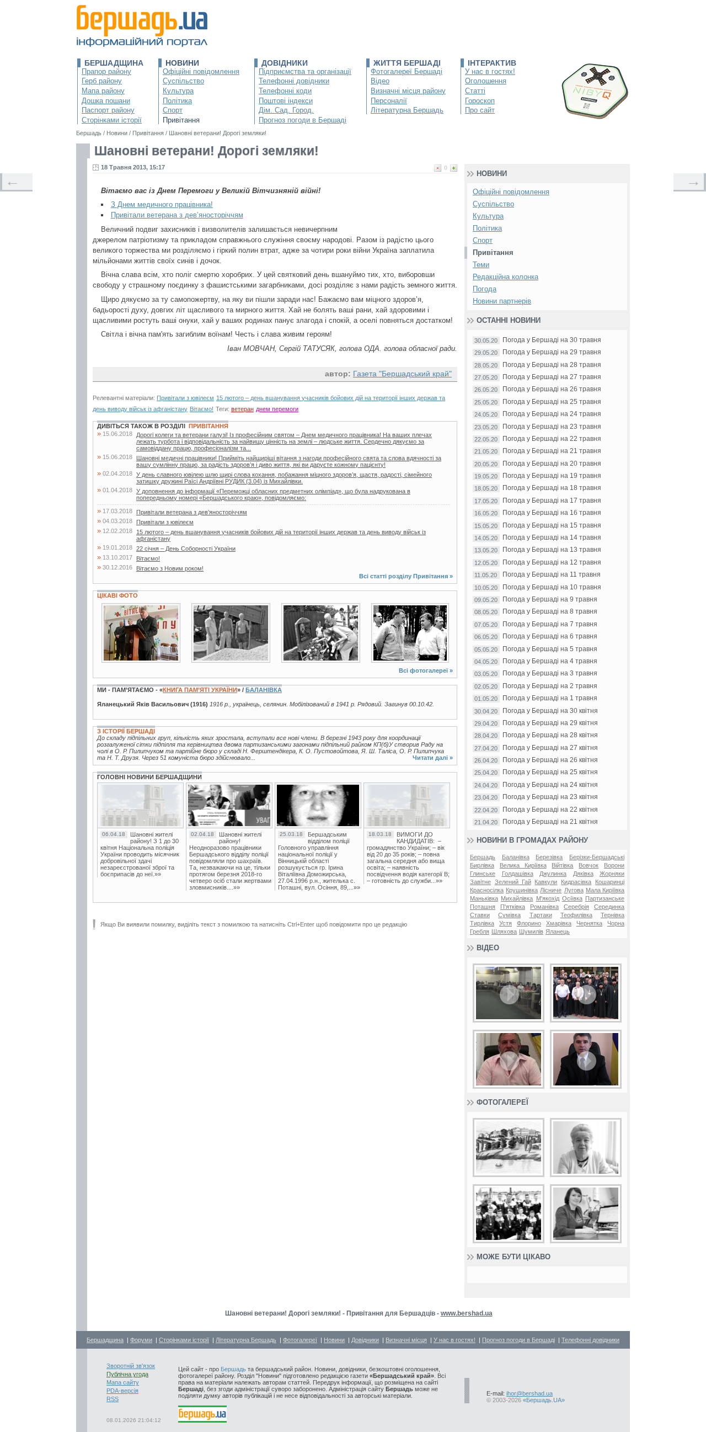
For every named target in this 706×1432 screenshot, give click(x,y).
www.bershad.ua (467, 1313)
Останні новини (509, 320)
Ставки (480, 915)
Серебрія (576, 906)
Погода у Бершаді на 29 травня (551, 352)
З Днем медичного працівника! (162, 204)
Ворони (614, 865)
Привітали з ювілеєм (185, 398)
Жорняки (612, 873)
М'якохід (547, 898)
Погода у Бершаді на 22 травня (551, 439)
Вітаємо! (201, 409)
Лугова (574, 890)
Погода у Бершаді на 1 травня (549, 698)
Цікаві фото (117, 595)
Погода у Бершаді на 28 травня (551, 365)
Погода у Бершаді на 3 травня (549, 673)
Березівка (549, 857)
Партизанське (604, 898)
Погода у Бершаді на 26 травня (551, 389)
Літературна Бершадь (407, 110)
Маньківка (484, 898)
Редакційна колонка (505, 277)
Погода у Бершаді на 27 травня (551, 377)
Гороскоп (480, 101)
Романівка (544, 906)
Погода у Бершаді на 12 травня (551, 562)
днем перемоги (277, 409)
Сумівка (509, 915)
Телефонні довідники (294, 81)
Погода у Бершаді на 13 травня (551, 549)
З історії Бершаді (126, 731)
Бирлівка (482, 865)
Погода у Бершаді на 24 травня (551, 414)
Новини (182, 62)
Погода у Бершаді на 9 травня (549, 599)
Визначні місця (406, 1340)
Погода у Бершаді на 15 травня (551, 525)
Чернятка (589, 923)
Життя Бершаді (407, 62)
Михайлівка (517, 898)
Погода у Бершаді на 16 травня (551, 513)
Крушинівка (522, 890)
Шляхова (504, 931)
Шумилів (531, 931)
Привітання (181, 120)
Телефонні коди (285, 91)
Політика (177, 101)
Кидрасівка (576, 882)
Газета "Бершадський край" (402, 373)
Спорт (173, 110)
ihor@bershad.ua (529, 1393)
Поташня (482, 906)
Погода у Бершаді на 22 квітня (550, 809)
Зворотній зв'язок (130, 1365)
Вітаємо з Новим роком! (170, 568)
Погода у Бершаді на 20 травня (551, 463)
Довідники (284, 62)
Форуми (141, 1340)
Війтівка (562, 865)
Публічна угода (127, 1374)
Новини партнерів (502, 301)
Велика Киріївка (523, 865)
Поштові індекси (286, 101)
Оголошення (485, 81)
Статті (475, 91)
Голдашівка (517, 873)
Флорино (529, 923)
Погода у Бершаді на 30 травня (551, 340)
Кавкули (545, 882)
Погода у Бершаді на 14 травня (551, 537)
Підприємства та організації (305, 71)
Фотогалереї (502, 1102)
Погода (484, 289)
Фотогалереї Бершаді (406, 71)
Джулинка (552, 873)
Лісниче (550, 890)
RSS (112, 1399)
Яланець (557, 931)
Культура (178, 91)
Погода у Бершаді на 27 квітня (550, 748)
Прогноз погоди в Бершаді (302, 120)
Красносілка (487, 890)
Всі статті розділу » (406, 576)
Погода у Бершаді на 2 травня (549, 686)
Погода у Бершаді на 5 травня (549, 649)
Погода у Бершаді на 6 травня (549, 636)
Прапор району (106, 71)
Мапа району (103, 91)
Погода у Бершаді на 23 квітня (550, 797)
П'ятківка (512, 906)
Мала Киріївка (605, 890)
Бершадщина (113, 62)
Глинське (482, 873)
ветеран (242, 409)
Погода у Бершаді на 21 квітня (550, 822)
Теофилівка (576, 915)
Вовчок (588, 865)
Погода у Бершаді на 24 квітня (550, 785)
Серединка (609, 906)
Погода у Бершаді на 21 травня (551, 451)
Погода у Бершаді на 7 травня (549, 624)
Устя (505, 923)
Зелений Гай (513, 882)
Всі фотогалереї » (426, 670)
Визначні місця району (408, 91)
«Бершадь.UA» (544, 1400)
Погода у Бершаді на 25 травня (551, 402)
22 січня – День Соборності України (186, 548)
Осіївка (572, 898)
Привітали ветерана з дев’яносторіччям (177, 215)
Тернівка (612, 915)
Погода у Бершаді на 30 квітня (550, 711)
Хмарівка (558, 923)
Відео (380, 81)
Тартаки (541, 915)
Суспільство (183, 81)
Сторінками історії (112, 120)
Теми (481, 264)
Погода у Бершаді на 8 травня (549, 611)
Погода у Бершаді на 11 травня (551, 574)
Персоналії (389, 101)
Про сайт (480, 110)
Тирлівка (482, 923)
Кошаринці (609, 882)
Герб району (102, 81)
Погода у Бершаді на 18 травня (551, 488)
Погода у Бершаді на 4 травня (549, 661)
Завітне (480, 882)
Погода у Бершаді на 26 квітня (550, 760)
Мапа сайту (122, 1382)
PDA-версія (122, 1390)
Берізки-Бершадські (596, 857)
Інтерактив (492, 62)
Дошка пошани (106, 101)
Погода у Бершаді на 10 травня (551, 587)
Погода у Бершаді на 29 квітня (550, 723)
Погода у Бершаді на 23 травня (551, 426)
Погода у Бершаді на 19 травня (551, 476)
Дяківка (583, 873)
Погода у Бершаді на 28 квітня (550, 735)
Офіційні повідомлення (201, 71)
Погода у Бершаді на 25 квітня (550, 772)
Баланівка (263, 689)
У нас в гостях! (490, 71)
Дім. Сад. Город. (286, 110)
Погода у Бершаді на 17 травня (551, 500)
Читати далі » (433, 757)
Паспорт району (108, 110)
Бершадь (482, 857)
